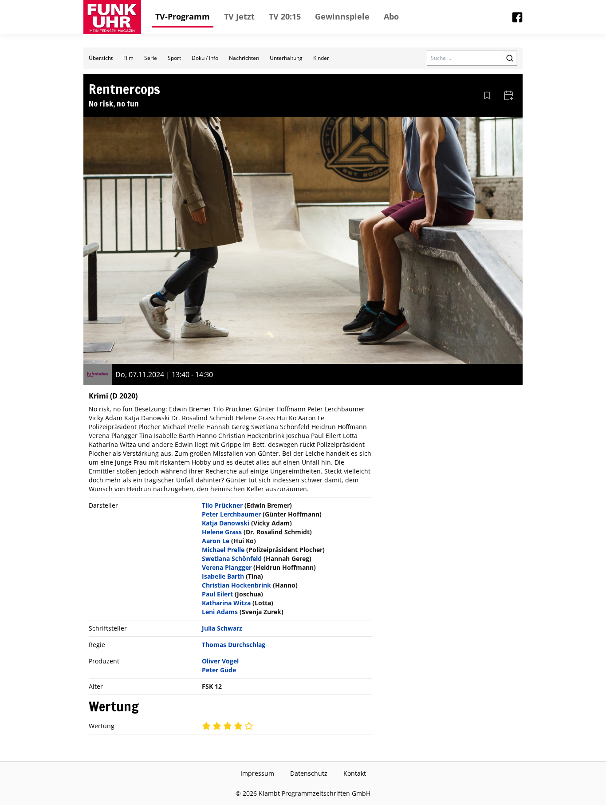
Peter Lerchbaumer (231, 514)
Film (128, 58)
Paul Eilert (217, 594)
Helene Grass (222, 532)
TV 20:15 (285, 16)
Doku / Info (205, 58)
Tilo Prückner (222, 505)
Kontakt (354, 773)
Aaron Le (215, 541)
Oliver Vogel (220, 661)
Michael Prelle (223, 549)
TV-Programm (182, 16)
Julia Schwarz (222, 628)
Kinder (321, 58)
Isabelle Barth (223, 576)
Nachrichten (244, 58)
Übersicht (101, 58)
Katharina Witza (226, 603)
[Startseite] (112, 17)
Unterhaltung (286, 58)
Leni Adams (220, 612)
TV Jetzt (239, 16)
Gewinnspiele (342, 16)
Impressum (257, 773)
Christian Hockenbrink (236, 585)
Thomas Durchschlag (233, 644)
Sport (174, 58)
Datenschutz (308, 773)
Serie (150, 58)
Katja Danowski (225, 523)
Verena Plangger (227, 567)
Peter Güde (219, 670)
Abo (391, 16)
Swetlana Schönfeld (232, 558)
